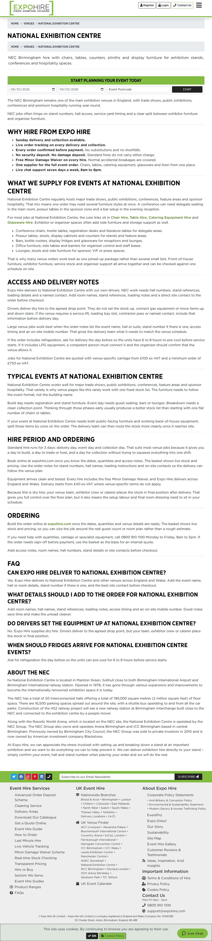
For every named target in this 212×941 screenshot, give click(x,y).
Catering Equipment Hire (170, 217)
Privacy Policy (158, 884)
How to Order (26, 835)
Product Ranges (28, 887)
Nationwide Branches (98, 795)
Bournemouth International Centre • (104, 831)
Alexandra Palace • (115, 827)
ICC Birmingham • (93, 848)
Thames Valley (90, 812)
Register (148, 5)
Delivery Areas (26, 811)
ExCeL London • (116, 835)
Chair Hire (119, 217)
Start (187, 89)
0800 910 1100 (159, 905)
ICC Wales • (113, 848)
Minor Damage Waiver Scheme (40, 852)
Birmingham (110, 799)
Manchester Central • (94, 856)
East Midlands (121, 803)
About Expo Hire (159, 788)
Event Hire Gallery (161, 844)
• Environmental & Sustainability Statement (175, 804)
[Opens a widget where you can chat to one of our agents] (192, 934)
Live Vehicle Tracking (32, 846)
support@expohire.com (166, 911)
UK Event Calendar (96, 884)
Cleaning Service (28, 806)
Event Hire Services (30, 788)
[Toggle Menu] (199, 5)
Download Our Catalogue (35, 817)
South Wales (120, 808)
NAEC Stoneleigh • (93, 860)
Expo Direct (156, 821)
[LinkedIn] (42, 777)
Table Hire (138, 217)
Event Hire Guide (28, 829)
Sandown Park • (91, 877)
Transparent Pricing (30, 864)
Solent (105, 808)
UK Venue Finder (95, 822)
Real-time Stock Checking (36, 858)
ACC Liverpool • (91, 827)
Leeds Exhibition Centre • (98, 852)
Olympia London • (119, 869)
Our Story (155, 827)
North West (90, 808)
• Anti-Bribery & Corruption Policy (169, 800)
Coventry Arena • (92, 835)
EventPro (154, 815)
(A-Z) (111, 816)
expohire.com (59, 524)
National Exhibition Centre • (99, 865)
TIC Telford (110, 877)
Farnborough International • (99, 840)
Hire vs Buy (24, 869)
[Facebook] (21, 777)
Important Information (165, 871)
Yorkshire (109, 812)
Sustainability (158, 832)
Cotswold (102, 803)
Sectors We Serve (29, 875)
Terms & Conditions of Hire (168, 878)
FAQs (19, 893)
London (126, 799)
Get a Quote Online (30, 823)
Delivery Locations (93, 816)
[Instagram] (28, 777)
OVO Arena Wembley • (96, 873)
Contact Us (153, 895)
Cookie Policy (158, 890)
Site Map (154, 838)
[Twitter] (14, 777)
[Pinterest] (35, 777)
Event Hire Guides (29, 881)
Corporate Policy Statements (170, 795)
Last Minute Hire (28, 840)
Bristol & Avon (90, 799)
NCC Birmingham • (93, 869)
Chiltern (88, 803)
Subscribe (187, 777)
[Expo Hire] (31, 8)
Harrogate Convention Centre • (101, 844)
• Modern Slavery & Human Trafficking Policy (176, 808)
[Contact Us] (49, 777)
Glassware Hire (20, 222)
